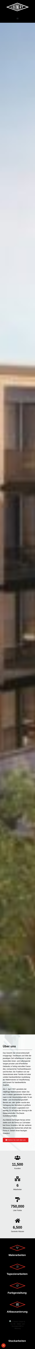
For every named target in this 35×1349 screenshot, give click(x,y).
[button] (17, 18)
